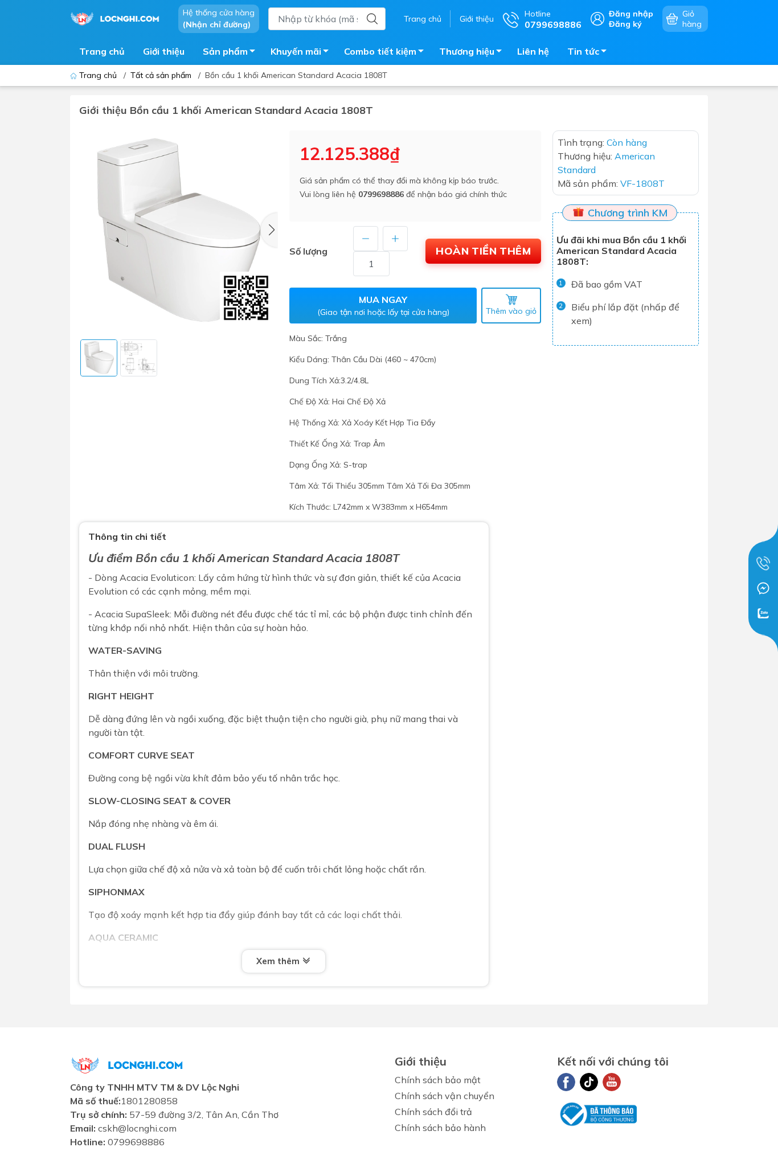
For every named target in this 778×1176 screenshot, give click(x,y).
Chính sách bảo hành (440, 1127)
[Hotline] (763, 563)
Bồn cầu (157, 558)
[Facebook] (566, 1082)
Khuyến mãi (296, 51)
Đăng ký (625, 24)
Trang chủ (422, 19)
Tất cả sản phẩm (160, 75)
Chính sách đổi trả (433, 1111)
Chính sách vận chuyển (444, 1095)
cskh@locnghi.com (137, 1128)
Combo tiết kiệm (380, 51)
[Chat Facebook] (763, 588)
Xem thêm (279, 961)
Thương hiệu (466, 51)
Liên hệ (533, 51)
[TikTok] (589, 1082)
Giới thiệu (477, 19)
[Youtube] (612, 1082)
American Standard (270, 558)
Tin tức (583, 51)
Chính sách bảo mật (438, 1079)
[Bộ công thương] (597, 1113)
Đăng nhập (631, 14)
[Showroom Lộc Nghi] (118, 17)
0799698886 (381, 194)
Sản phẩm (225, 51)
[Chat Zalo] (763, 613)
